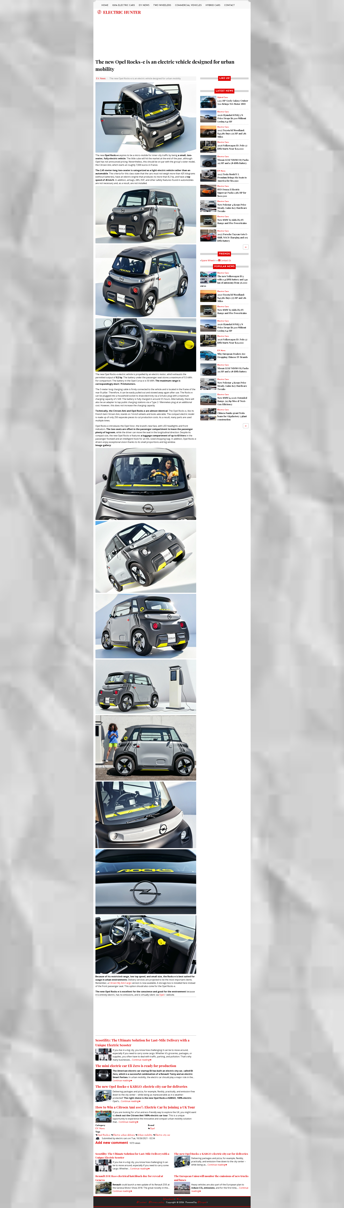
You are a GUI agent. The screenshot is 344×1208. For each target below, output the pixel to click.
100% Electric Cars (123, 5)
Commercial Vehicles (188, 5)
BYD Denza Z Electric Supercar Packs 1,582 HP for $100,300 (231, 192)
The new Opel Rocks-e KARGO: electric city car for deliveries (141, 1086)
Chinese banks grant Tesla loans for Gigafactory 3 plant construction (232, 416)
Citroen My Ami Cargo (120, 982)
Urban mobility (144, 1135)
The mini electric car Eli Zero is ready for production (135, 1066)
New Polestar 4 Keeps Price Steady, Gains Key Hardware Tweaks (232, 208)
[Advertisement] (172, 35)
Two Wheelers (162, 5)
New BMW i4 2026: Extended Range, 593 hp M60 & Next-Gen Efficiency (232, 401)
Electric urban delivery (124, 1135)
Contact (229, 5)
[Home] (99, 12)
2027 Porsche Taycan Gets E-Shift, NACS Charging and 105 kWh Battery (232, 237)
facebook (169, 1199)
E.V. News (144, 5)
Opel (161, 994)
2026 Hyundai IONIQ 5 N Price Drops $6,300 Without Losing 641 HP (231, 118)
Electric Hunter (122, 12)
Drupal (203, 1202)
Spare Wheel (207, 260)
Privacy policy (157, 1202)
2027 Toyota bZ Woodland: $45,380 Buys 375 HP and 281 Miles (231, 133)
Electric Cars (223, 112)
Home (104, 5)
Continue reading (141, 1059)
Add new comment (111, 1142)
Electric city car (162, 1135)
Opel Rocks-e (104, 1135)
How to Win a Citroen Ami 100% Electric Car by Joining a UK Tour (145, 1107)
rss (180, 1199)
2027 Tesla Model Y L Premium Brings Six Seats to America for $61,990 (232, 177)
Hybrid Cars (213, 5)
